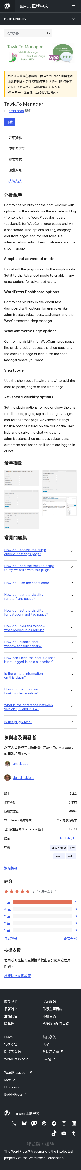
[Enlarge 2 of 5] (33, 495)
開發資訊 (15, 170)
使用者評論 (17, 149)
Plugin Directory (15, 18)
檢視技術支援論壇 (17, 976)
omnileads (16, 111)
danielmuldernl (23, 778)
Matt (10, 1080)
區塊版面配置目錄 (56, 1023)
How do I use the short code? (27, 583)
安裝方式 (15, 159)
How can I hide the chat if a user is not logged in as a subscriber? (29, 660)
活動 (46, 1044)
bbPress (12, 1087)
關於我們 (10, 1001)
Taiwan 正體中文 (26, 1113)
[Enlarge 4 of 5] (71, 475)
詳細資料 (15, 138)
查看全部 (70, 938)
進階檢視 (10, 868)
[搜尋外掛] (48, 33)
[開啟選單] (74, 6)
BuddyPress (15, 1094)
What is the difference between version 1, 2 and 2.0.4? (28, 707)
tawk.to (59, 856)
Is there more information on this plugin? (23, 676)
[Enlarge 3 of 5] (33, 518)
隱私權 (9, 1023)
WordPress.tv (16, 1059)
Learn (8, 1037)
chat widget (59, 847)
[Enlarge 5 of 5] (71, 502)
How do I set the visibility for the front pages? (23, 597)
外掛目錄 (49, 1016)
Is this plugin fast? (18, 722)
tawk (72, 847)
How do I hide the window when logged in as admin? (24, 628)
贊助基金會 (53, 1052)
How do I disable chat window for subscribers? (23, 644)
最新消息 (10, 1009)
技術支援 (15, 181)
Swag (49, 1059)
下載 (10, 122)
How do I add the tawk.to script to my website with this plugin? (29, 568)
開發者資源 (12, 1052)
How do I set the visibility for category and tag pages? (26, 612)
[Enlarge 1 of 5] (33, 475)
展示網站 (49, 1001)
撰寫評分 (10, 938)
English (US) (68, 838)
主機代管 (10, 1016)
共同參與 (49, 1037)
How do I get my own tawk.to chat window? (21, 691)
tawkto (71, 856)
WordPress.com (18, 1072)
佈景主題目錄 (53, 1009)
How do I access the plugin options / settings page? (25, 552)
